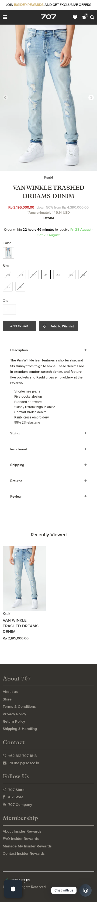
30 (34, 275)
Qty (5, 301)
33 (71, 275)
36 (8, 287)
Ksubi (48, 177)
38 (20, 287)
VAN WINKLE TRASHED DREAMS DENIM (21, 626)
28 (8, 275)
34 (83, 275)
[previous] (5, 97)
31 (45, 275)
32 (58, 275)
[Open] (13, 889)
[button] (58, 326)
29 (21, 275)
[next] (91, 97)
